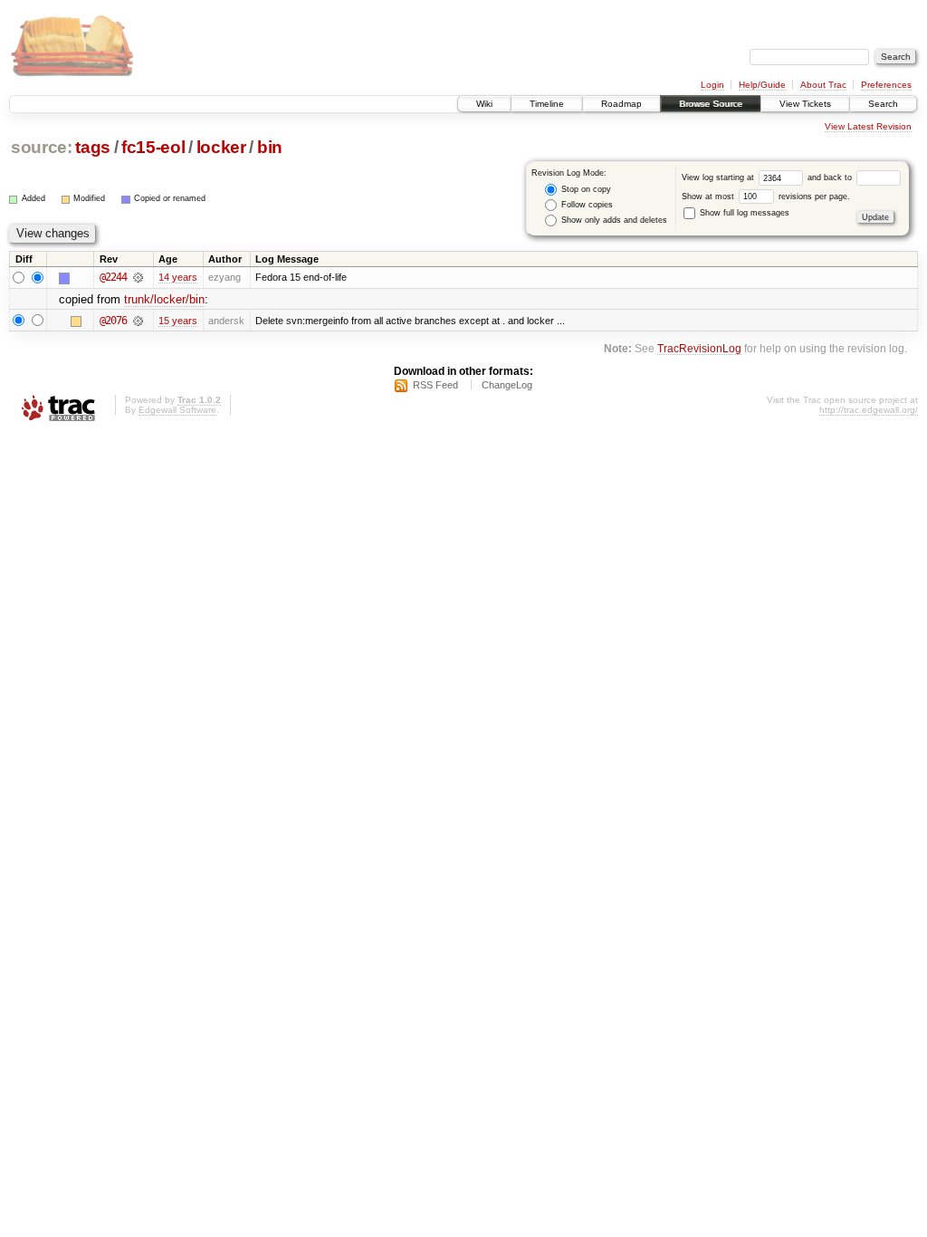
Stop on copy (585, 189)
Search (883, 104)
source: (41, 147)
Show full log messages (743, 212)
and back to (831, 177)
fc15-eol (153, 147)
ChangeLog (507, 384)
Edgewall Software (177, 410)
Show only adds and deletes (613, 220)
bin (269, 147)
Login (712, 85)
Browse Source (710, 104)
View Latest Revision (868, 126)
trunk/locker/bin (164, 299)
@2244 (113, 277)
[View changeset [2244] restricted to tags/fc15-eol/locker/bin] (138, 277)
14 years (177, 277)
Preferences (886, 85)
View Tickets (805, 104)
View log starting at (719, 177)
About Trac (823, 85)
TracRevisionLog (699, 348)
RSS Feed (435, 384)
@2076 (113, 320)
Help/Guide (762, 85)
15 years (177, 320)
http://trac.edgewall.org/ (868, 410)
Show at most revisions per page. (766, 196)
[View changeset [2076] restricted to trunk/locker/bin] (138, 320)
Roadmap (621, 104)
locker (221, 147)
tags (92, 147)
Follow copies (586, 204)
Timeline (547, 104)
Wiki (484, 104)
